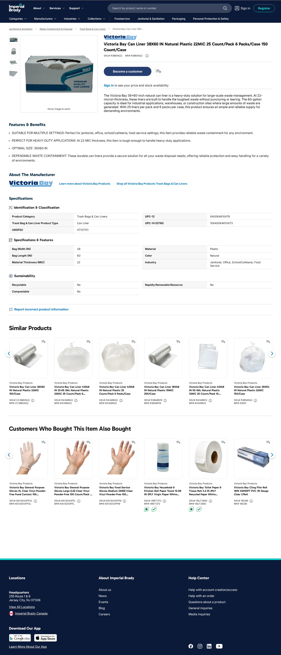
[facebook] (190, 646)
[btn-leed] (146, 509)
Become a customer (127, 71)
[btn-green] (154, 509)
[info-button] (147, 55)
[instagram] (200, 646)
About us (105, 590)
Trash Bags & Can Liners (93, 28)
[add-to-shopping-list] (158, 71)
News (103, 596)
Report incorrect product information (41, 309)
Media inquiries (199, 614)
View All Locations (22, 607)
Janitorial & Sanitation (20, 28)
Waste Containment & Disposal (56, 28)
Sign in (109, 85)
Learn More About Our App (28, 647)
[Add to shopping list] (43, 341)
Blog (102, 608)
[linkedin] (209, 646)
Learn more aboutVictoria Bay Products (84, 183)
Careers (104, 614)
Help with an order (201, 596)
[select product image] (13, 39)
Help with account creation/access (212, 590)
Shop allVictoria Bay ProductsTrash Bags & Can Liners (152, 183)
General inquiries (200, 608)
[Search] (225, 8)
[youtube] (219, 646)
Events (103, 602)
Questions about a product (207, 602)
